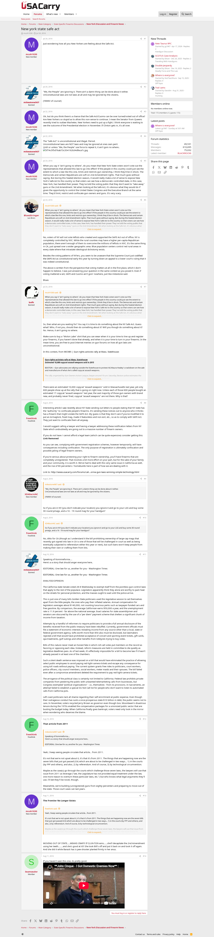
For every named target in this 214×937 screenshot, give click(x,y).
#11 (144, 554)
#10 (144, 517)
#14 (144, 856)
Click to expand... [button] (94, 229)
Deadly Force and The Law (166, 71)
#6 (145, 200)
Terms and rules (153, 934)
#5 (145, 161)
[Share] (141, 38)
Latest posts (158, 121)
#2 (145, 87)
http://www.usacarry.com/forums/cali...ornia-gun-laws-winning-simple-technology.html (95, 472)
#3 (145, 111)
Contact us (140, 934)
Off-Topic (159, 83)
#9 (145, 479)
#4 (145, 136)
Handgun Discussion (164, 51)
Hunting (158, 95)
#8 (145, 403)
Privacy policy (168, 934)
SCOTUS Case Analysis (166, 55)
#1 (145, 38)
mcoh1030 (27, 33)
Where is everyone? (165, 75)
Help (178, 934)
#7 (145, 287)
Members (69, 14)
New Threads (158, 38)
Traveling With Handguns (166, 61)
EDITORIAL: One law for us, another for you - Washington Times (75, 574)
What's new (52, 14)
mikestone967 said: (53, 484)
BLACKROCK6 (184, 153)
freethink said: (51, 808)
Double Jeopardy (163, 65)
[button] (60, 14)
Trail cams (160, 87)
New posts (25, 19)
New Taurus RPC (163, 43)
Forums (38, 14)
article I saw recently (65, 407)
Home (26, 14)
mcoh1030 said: (51, 205)
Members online (160, 103)
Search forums (39, 19)
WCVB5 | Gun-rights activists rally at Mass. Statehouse (91, 351)
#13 (144, 795)
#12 (144, 719)
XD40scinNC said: (52, 523)
